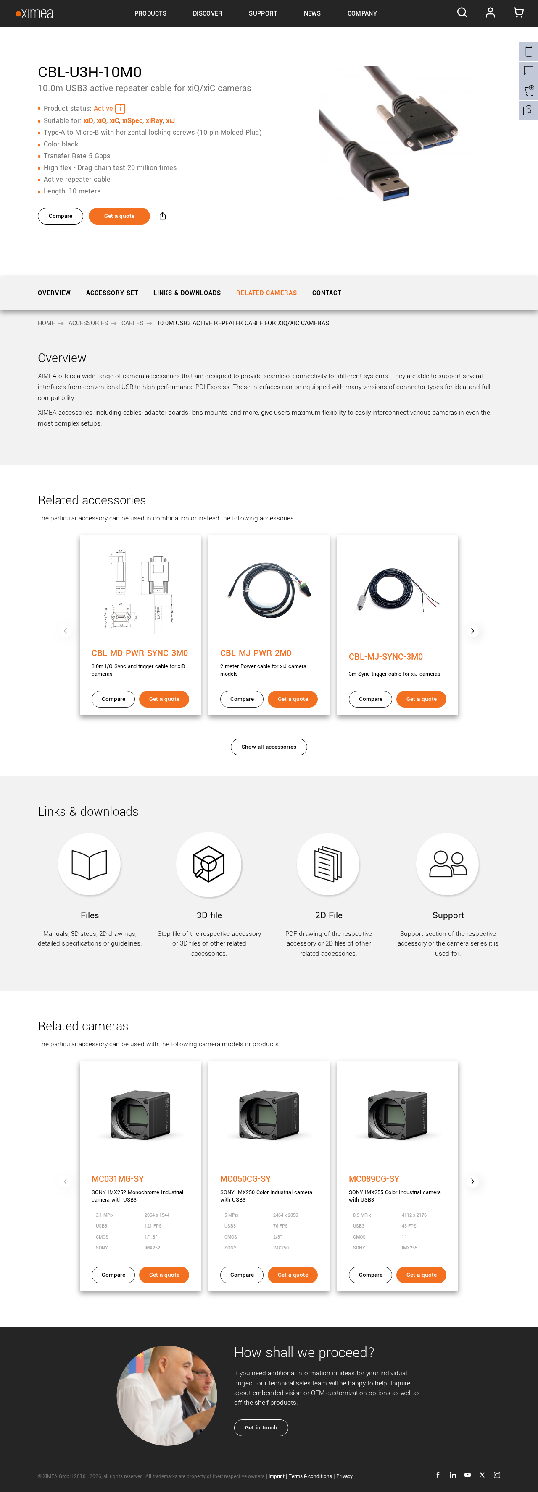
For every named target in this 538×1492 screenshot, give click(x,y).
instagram (497, 1475)
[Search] (462, 14)
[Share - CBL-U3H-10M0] (163, 216)
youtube (467, 1475)
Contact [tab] (326, 293)
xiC (114, 120)
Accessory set (112, 293)
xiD (88, 120)
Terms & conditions (310, 1476)
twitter (482, 1475)
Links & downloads (187, 293)
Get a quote (119, 216)
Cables (132, 323)
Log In (491, 14)
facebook (438, 1475)
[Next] (473, 630)
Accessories (88, 323)
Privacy (344, 1476)
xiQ (101, 120)
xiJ (170, 120)
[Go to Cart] (519, 14)
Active (103, 108)
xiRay (154, 120)
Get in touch (261, 1428)
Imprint (277, 1476)
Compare (60, 216)
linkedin (453, 1475)
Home (46, 323)
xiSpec (132, 120)
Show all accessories (269, 747)
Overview (54, 293)
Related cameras (266, 293)
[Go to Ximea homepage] (34, 13)
